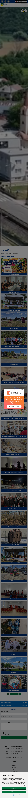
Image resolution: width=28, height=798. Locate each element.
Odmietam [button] (14, 792)
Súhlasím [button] (13, 788)
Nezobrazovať (18, 390)
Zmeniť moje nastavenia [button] (14, 795)
